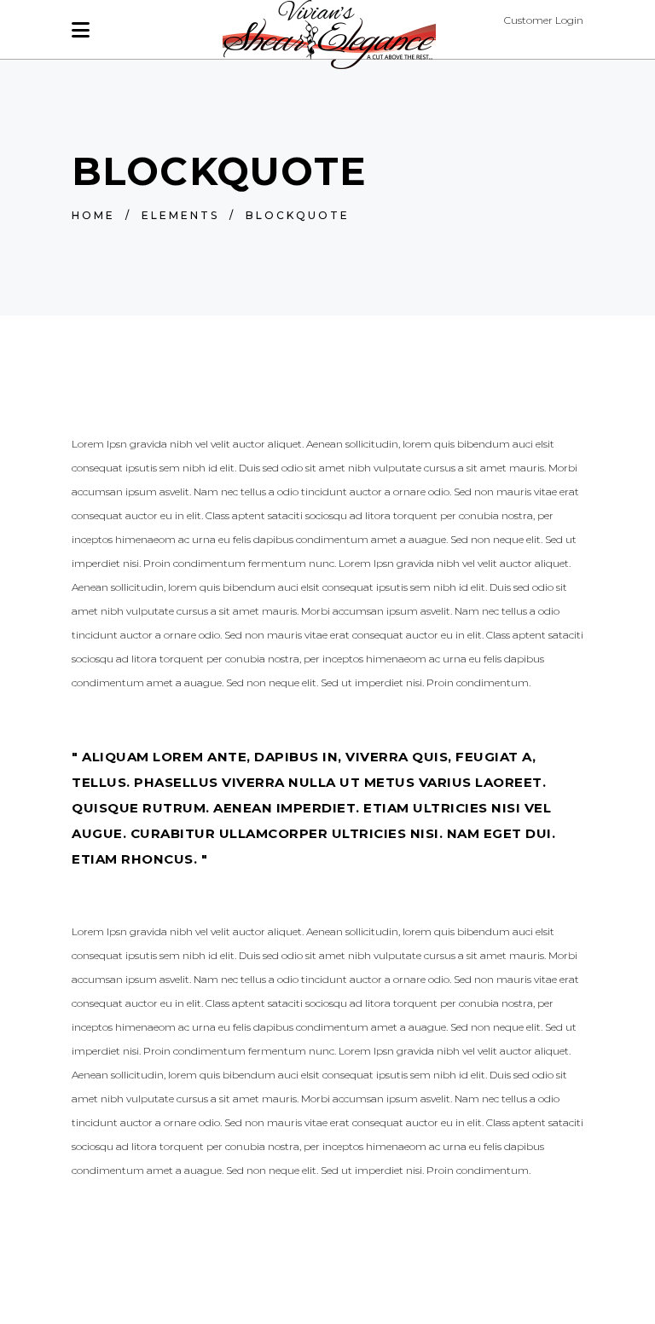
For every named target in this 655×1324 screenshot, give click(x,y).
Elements (180, 215)
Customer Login (543, 20)
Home (93, 215)
